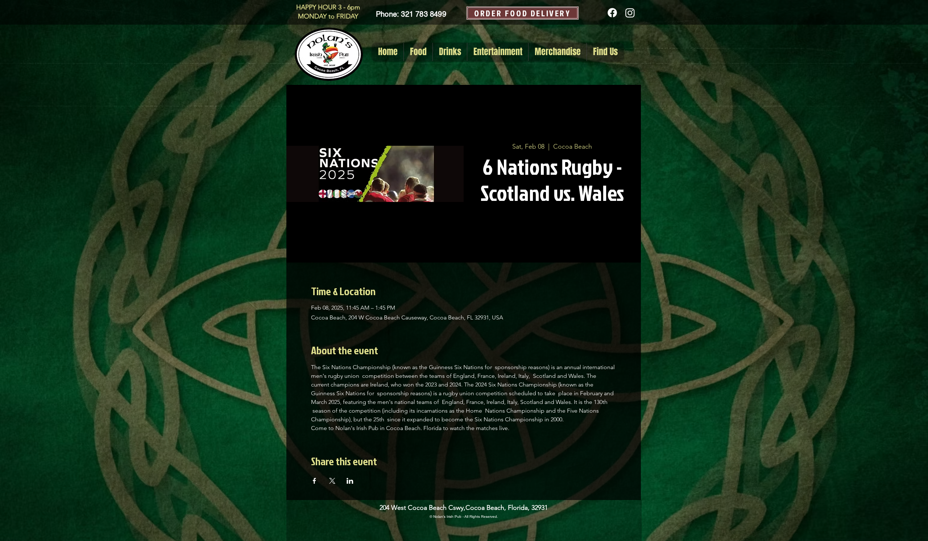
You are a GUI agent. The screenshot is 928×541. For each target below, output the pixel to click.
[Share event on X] (332, 481)
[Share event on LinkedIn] (350, 481)
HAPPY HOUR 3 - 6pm (328, 7)
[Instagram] (630, 13)
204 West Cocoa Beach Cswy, (422, 508)
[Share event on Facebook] (314, 481)
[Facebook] (612, 13)
